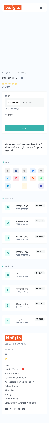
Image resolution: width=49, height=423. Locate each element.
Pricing (8, 394)
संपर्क (7, 365)
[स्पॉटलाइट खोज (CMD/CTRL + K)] (6, 354)
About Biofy (10, 390)
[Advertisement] (24, 44)
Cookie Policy (11, 398)
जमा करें (24, 128)
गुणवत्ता (9, 115)
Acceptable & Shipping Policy (19, 381)
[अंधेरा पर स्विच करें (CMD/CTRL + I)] (6, 358)
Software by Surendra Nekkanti (20, 402)
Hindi (10, 349)
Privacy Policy (12, 373)
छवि (8, 96)
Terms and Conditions (15, 377)
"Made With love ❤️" (15, 369)
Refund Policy (11, 386)
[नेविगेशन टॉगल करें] (41, 7)
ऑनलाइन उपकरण (7, 73)
